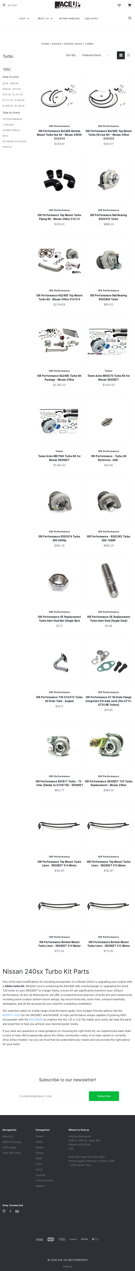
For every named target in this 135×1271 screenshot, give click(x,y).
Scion (39, 1163)
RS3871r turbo (12, 1015)
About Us (44, 18)
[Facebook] (10, 1211)
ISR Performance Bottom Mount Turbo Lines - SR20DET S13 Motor (108, 943)
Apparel (40, 1185)
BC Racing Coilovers (15, 141)
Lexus (39, 1169)
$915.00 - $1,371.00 (12, 94)
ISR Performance (12, 119)
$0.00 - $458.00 (10, 83)
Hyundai (40, 1174)
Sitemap (67, 1266)
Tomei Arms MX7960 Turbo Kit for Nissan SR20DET (59, 458)
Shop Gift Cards (12, 1152)
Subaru (40, 1152)
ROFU (5, 136)
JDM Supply (91, 18)
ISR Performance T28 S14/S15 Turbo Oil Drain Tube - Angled (59, 699)
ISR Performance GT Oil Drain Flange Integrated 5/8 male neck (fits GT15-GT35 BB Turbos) (109, 700)
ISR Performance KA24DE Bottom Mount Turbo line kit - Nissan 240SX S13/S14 (59, 134)
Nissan (39, 1136)
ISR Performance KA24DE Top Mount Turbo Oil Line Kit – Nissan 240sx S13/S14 (109, 134)
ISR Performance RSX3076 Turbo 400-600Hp (59, 538)
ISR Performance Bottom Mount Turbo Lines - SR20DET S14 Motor (59, 943)
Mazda (39, 1147)
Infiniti (39, 1141)
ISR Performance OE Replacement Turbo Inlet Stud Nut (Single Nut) (59, 618)
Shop (23, 18)
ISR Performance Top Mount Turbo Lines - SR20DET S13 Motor (108, 863)
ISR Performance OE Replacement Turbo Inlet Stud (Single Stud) (108, 618)
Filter (7, 69)
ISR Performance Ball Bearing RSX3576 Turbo (108, 216)
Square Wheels (11, 130)
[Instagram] (4, 1211)
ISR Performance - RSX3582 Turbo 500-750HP (108, 538)
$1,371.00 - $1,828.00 (13, 100)
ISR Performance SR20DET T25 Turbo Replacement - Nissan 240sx (108, 783)
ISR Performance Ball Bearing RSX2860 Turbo (108, 297)
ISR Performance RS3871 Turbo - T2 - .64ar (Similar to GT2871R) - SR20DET (59, 783)
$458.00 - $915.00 (12, 89)
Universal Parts (44, 1180)
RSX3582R (36, 1019)
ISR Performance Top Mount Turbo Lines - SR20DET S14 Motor (59, 863)
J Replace (8, 124)
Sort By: (71, 55)
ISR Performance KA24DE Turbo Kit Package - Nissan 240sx (59, 377)
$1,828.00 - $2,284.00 (13, 105)
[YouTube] (17, 1211)
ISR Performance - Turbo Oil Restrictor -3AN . (108, 458)
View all (7, 147)
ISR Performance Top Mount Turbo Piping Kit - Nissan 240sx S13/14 (59, 216)
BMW (39, 1158)
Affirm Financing (69, 18)
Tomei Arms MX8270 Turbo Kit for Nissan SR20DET (108, 377)
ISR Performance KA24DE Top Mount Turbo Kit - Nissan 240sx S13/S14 (59, 297)
